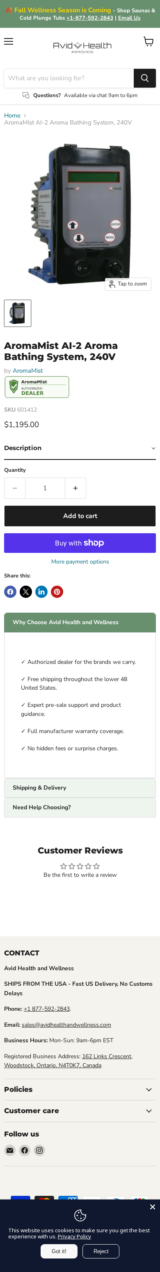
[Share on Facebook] (10, 592)
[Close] (153, 1207)
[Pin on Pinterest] (57, 592)
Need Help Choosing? (42, 807)
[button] (80, 448)
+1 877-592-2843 (47, 1009)
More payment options (80, 562)
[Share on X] (26, 592)
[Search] (145, 78)
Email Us (129, 18)
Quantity (15, 470)
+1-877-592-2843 (89, 18)
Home (12, 115)
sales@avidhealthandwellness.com (66, 1025)
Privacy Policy (74, 1236)
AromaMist (28, 371)
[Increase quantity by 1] (75, 488)
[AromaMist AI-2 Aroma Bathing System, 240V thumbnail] (18, 313)
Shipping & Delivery (39, 788)
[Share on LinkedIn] (41, 592)
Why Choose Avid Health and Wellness (66, 622)
